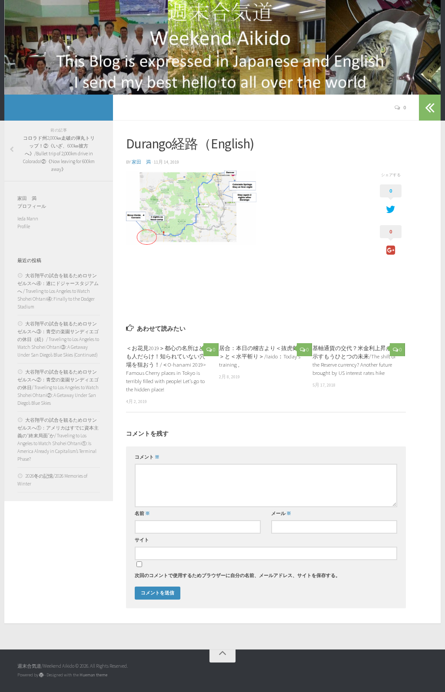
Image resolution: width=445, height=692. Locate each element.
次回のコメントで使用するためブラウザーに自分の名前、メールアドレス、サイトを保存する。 (237, 575)
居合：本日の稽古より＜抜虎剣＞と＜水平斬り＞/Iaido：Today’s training (259, 356)
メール (281, 513)
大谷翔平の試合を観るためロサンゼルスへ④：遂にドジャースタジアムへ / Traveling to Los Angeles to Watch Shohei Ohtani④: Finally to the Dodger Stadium (58, 291)
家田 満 (141, 162)
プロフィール (31, 206)
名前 (142, 513)
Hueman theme (93, 675)
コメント (147, 457)
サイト (142, 540)
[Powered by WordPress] (41, 675)
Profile (23, 226)
